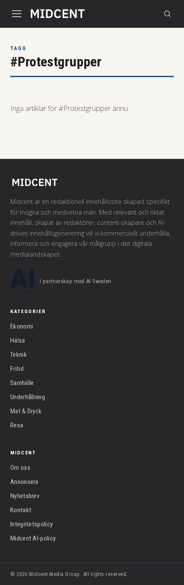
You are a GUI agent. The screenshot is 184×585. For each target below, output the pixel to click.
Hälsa (17, 340)
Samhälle (22, 383)
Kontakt (20, 510)
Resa (16, 425)
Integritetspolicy (31, 524)
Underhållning (27, 397)
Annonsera (24, 482)
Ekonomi (21, 326)
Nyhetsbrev (24, 496)
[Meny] (16, 14)
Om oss (20, 468)
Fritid (17, 369)
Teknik (18, 354)
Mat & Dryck (26, 411)
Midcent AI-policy (33, 538)
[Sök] (167, 13)
